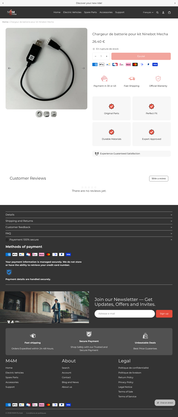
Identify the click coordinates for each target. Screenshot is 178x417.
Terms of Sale (125, 391)
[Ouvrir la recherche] (157, 12)
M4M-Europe (17, 413)
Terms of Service (127, 396)
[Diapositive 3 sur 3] (54, 114)
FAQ (8, 233)
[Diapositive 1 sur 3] (39, 114)
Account (66, 372)
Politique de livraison (129, 372)
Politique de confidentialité (133, 368)
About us (67, 387)
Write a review (159, 178)
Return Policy (125, 377)
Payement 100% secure (24, 239)
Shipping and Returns (19, 220)
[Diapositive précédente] (3, 3)
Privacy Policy (125, 382)
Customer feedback (18, 227)
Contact (66, 377)
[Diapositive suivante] (175, 3)
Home (5, 22)
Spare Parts (12, 377)
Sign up (164, 313)
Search (66, 368)
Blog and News (70, 382)
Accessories (12, 382)
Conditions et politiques (36, 413)
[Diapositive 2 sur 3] (46, 114)
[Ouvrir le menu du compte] (163, 12)
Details (10, 214)
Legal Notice (125, 387)
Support (10, 387)
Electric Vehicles (15, 372)
